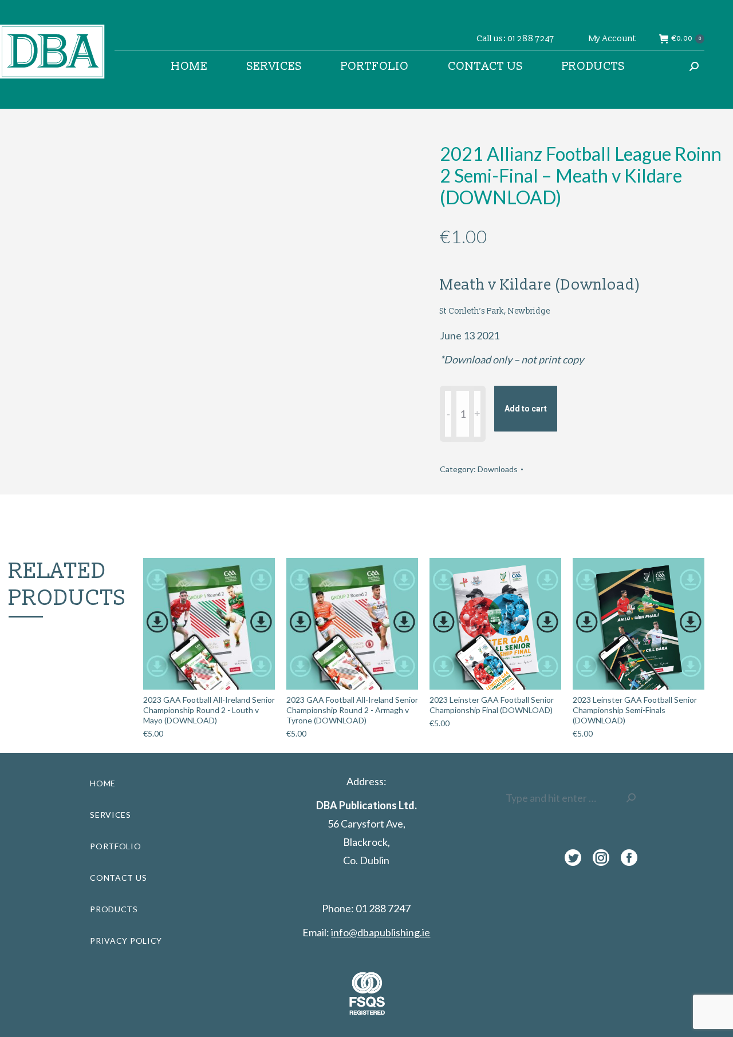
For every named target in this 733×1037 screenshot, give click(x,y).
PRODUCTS (114, 909)
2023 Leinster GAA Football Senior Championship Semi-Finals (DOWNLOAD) (635, 710)
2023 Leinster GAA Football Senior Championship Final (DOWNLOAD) (491, 705)
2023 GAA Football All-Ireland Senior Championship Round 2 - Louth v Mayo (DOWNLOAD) (209, 710)
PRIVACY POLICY (126, 940)
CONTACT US (118, 877)
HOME (103, 783)
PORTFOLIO (115, 846)
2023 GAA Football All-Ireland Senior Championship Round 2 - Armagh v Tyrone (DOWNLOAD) (352, 710)
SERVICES (110, 815)
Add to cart (526, 408)
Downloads (498, 469)
